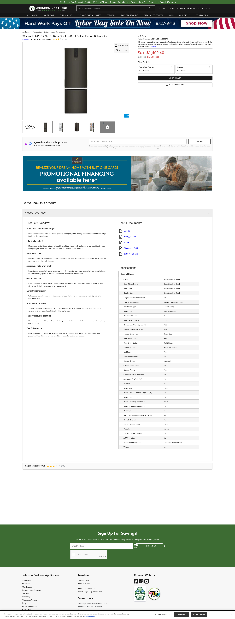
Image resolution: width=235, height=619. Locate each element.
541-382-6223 (89, 588)
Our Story (184, 15)
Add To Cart (175, 78)
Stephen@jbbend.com (93, 592)
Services (111, 15)
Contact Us (201, 15)
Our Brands (66, 15)
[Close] (231, 614)
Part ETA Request (129, 15)
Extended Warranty (167, 2)
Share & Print (123, 45)
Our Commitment (29, 606)
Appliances (33, 15)
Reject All (181, 614)
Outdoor (49, 15)
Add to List (123, 50)
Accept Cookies (199, 614)
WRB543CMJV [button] (45, 40)
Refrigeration (37, 32)
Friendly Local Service (128, 2)
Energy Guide (130, 237)
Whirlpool (26, 40)
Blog (171, 15)
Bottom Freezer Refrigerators (54, 32)
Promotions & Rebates (89, 15)
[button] (159, 8)
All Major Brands (109, 2)
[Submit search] (150, 8)
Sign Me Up (151, 546)
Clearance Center (153, 15)
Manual (127, 231)
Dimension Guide (131, 248)
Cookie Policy (89, 616)
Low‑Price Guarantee (148, 2)
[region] (117, 614)
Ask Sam (199, 141)
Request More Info (176, 85)
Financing (26, 597)
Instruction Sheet (131, 254)
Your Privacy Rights (162, 614)
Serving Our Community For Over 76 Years (82, 2)
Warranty (127, 242)
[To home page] (48, 8)
